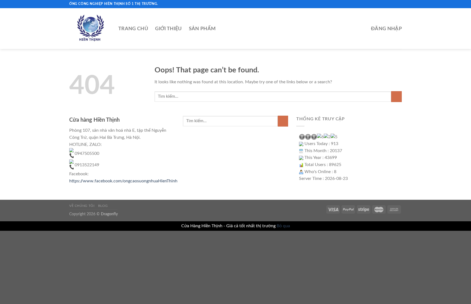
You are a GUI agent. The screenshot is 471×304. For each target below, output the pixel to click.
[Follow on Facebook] (383, 4)
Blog (103, 205)
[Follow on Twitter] (393, 4)
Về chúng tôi (81, 205)
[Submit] (396, 96)
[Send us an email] (399, 4)
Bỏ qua (283, 226)
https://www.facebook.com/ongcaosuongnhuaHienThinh (123, 181)
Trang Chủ (133, 28)
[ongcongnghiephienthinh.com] (89, 28)
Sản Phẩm (202, 28)
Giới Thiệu (168, 28)
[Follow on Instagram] (388, 4)
